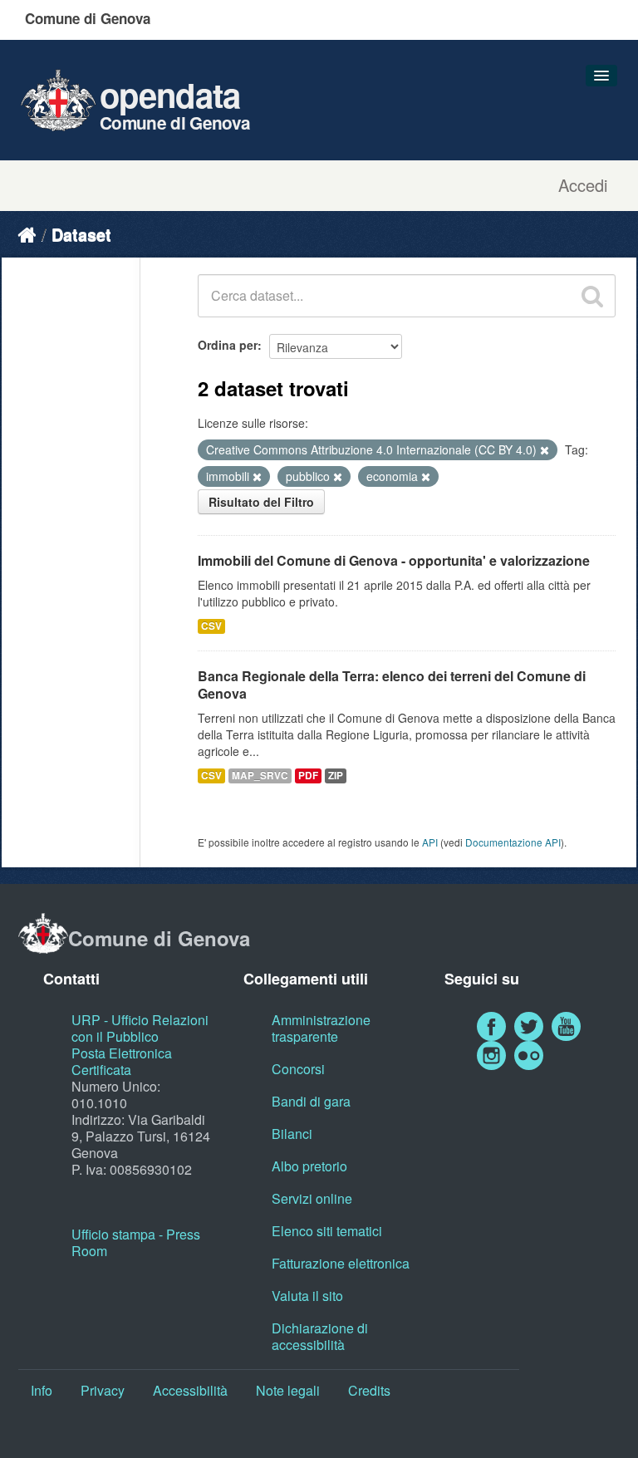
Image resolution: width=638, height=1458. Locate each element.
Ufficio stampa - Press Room (135, 1242)
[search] (592, 295)
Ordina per (228, 344)
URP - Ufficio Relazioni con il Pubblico (140, 1028)
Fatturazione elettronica (341, 1263)
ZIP (335, 775)
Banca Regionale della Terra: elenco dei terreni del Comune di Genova (392, 684)
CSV (211, 626)
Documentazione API (513, 842)
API (430, 842)
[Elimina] (544, 450)
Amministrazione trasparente (321, 1028)
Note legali (288, 1390)
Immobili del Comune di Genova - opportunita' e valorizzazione (394, 560)
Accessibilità (190, 1390)
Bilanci (292, 1133)
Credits (369, 1390)
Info (41, 1390)
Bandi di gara (311, 1101)
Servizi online (312, 1198)
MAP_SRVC (260, 775)
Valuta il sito (307, 1295)
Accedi (582, 185)
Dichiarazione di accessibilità (320, 1336)
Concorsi (298, 1068)
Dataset (81, 234)
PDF (308, 775)
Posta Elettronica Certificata (121, 1061)
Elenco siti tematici (327, 1230)
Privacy (103, 1390)
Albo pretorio (309, 1166)
